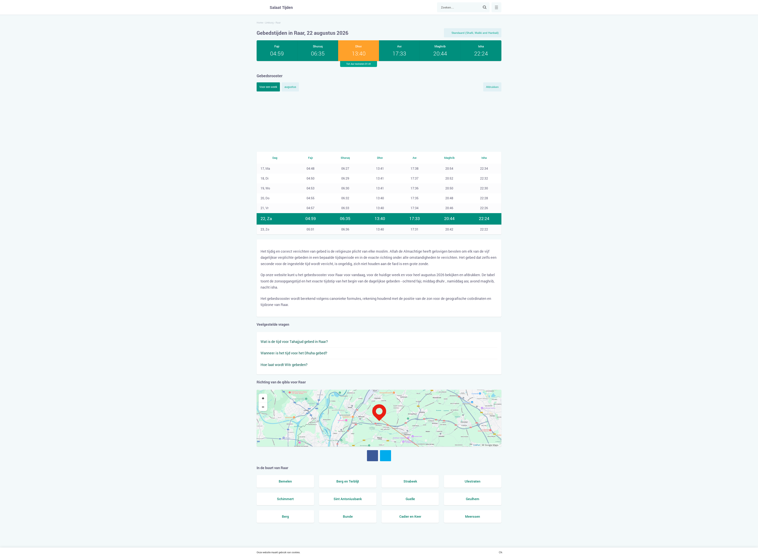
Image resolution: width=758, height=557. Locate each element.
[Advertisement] (379, 121)
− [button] (263, 406)
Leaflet (476, 445)
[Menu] (496, 7)
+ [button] (263, 398)
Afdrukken (492, 86)
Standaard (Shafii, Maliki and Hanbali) (475, 32)
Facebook (372, 455)
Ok (500, 552)
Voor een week (268, 87)
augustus (290, 87)
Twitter (385, 455)
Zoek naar (485, 7)
